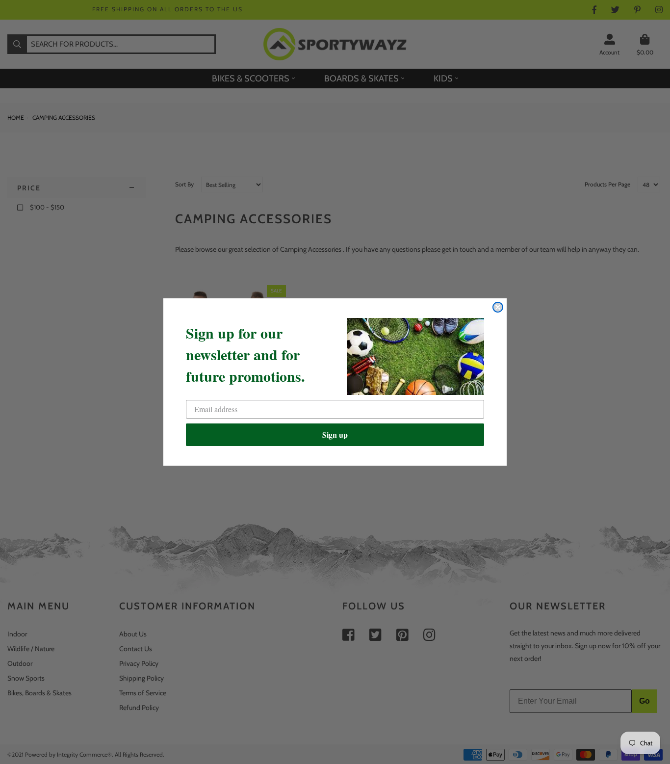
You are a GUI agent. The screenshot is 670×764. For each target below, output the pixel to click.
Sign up (335, 434)
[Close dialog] (498, 307)
